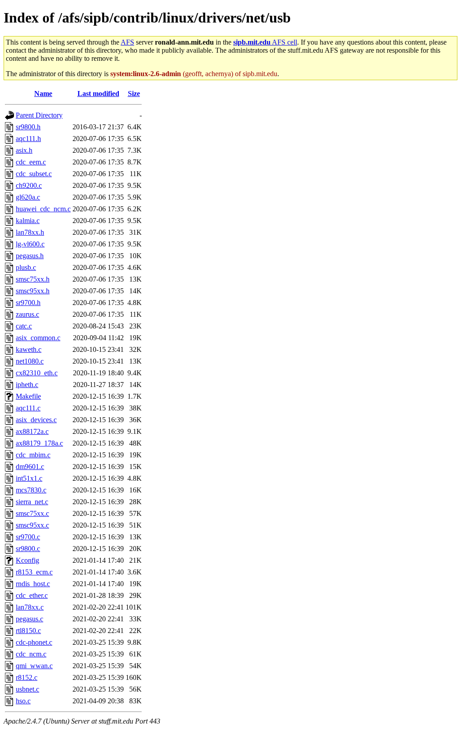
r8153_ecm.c (34, 572)
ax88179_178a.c (39, 443)
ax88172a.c (32, 431)
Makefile (28, 396)
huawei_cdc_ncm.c (43, 209)
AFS (127, 42)
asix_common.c (38, 338)
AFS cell (265, 42)
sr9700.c (28, 537)
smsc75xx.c (32, 513)
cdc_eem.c (31, 162)
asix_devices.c (36, 420)
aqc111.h (28, 138)
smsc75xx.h (33, 279)
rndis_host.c (33, 584)
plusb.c (26, 267)
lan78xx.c (30, 607)
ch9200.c (29, 185)
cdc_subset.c (34, 174)
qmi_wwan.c (34, 666)
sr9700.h (28, 302)
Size (134, 93)
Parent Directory (39, 115)
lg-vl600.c (30, 244)
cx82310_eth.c (37, 373)
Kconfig (27, 560)
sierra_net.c (32, 502)
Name (43, 93)
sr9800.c (28, 548)
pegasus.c (29, 619)
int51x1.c (29, 478)
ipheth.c (27, 384)
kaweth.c (28, 349)
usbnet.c (27, 689)
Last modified (98, 93)
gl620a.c (28, 197)
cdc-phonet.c (34, 642)
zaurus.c (27, 314)
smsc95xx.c (32, 525)
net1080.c (30, 361)
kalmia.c (28, 220)
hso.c (23, 701)
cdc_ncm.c (31, 654)
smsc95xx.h (33, 291)
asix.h (24, 150)
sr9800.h (28, 127)
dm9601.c (30, 466)
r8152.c (26, 677)
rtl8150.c (28, 630)
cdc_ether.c (32, 595)
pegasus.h (30, 256)
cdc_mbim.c (33, 455)
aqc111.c (28, 408)
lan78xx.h (30, 232)
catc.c (24, 326)
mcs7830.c (31, 490)
